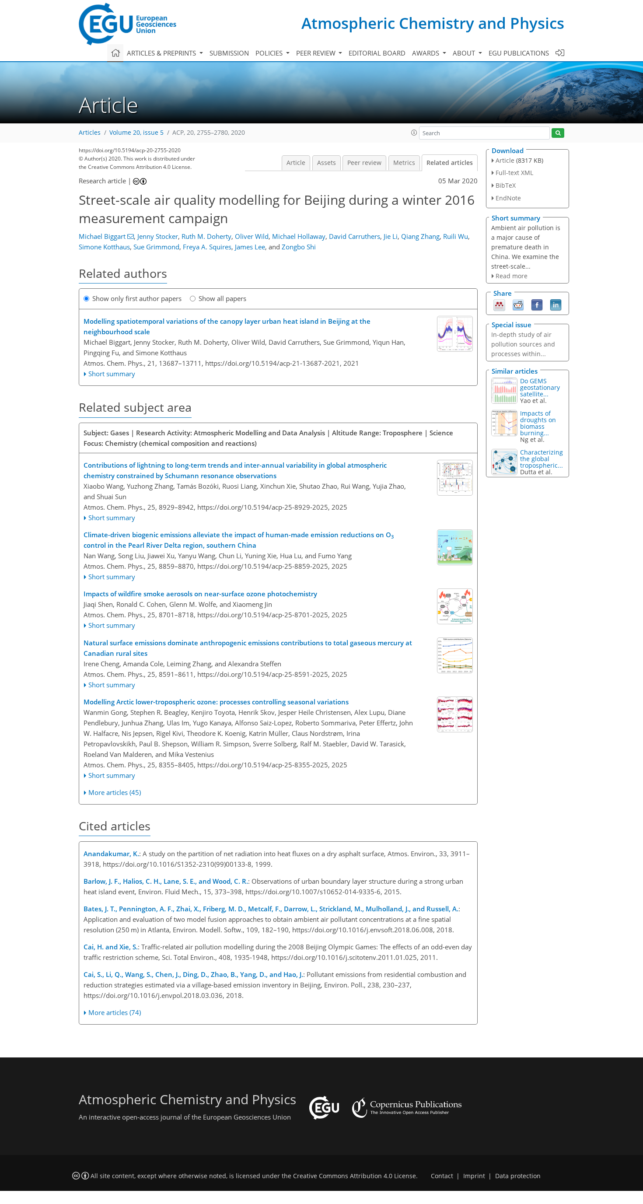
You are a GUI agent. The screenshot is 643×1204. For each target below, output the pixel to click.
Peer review (364, 163)
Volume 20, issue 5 (136, 132)
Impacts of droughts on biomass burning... (538, 423)
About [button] (465, 53)
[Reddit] (518, 304)
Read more (512, 276)
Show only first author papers (137, 298)
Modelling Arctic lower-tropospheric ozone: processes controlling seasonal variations (216, 701)
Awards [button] (426, 53)
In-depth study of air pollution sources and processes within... (523, 344)
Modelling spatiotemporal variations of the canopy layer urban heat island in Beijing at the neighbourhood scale (227, 326)
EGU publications (519, 53)
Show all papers (222, 298)
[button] (414, 132)
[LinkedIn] (556, 304)
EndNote (508, 198)
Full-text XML (514, 172)
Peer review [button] (316, 53)
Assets (326, 163)
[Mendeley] (499, 304)
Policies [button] (269, 53)
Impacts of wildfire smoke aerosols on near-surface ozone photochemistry (200, 593)
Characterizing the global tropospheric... (541, 458)
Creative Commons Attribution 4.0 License (354, 1176)
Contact (442, 1176)
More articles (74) (114, 1012)
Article (296, 163)
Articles (90, 132)
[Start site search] (558, 133)
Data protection (518, 1176)
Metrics (404, 163)
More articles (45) (114, 792)
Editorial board (377, 53)
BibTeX (506, 185)
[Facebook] (537, 304)
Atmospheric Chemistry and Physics (432, 23)
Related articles (449, 163)
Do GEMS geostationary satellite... (540, 387)
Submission (229, 53)
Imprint (474, 1176)
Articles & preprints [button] (162, 53)
